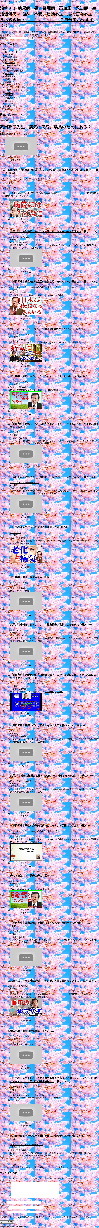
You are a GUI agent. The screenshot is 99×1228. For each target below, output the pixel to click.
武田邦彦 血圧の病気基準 (25, 1030)
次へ (10, 120)
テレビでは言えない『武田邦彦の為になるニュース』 (30, 178)
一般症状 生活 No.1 (14, 65)
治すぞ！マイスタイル (15, 52)
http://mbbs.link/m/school (20, 1155)
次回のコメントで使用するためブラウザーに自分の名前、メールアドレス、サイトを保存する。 (47, 1217)
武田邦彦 (14, 881)
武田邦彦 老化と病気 (22, 577)
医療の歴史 (10, 98)
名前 (3, 1202)
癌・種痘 (9, 73)
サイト (3, 1212)
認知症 (8, 82)
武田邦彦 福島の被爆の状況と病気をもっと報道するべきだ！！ (45, 775)
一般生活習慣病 (12, 84)
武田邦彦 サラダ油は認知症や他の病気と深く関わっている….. (45, 980)
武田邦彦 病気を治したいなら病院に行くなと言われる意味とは (45, 231)
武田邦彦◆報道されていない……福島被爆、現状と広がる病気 (44, 624)
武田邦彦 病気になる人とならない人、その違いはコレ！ (42, 376)
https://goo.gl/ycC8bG (49, 193)
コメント (5, 1198)
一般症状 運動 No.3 (14, 71)
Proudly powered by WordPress (13, 1227)
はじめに (9, 101)
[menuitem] (54, 157)
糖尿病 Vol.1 (10, 76)
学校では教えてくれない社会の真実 (26, 1145)
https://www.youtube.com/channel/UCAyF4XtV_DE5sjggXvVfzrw (69, 789)
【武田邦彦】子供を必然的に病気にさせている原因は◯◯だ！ (44, 825)
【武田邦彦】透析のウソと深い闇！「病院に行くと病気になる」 (45, 477)
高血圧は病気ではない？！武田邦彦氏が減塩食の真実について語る (47, 1136)
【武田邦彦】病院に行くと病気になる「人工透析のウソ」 (42, 725)
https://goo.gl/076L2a (47, 541)
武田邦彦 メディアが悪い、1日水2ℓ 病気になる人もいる (41, 329)
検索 (2, 38)
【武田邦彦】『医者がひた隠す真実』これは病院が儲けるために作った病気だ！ (49, 169)
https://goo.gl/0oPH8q (85, 541)
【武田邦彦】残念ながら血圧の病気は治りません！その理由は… (45, 281)
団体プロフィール (14, 106)
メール (4, 1207)
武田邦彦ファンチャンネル (22, 432)
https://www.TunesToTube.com (45, 889)
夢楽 (12, 731)
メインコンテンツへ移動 (11, 1)
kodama (33, 134)
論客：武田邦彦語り (19, 986)
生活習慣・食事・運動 (15, 87)
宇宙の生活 (10, 54)
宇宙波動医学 (11, 57)
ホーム (8, 49)
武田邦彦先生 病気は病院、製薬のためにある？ (34, 1167)
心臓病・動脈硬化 (13, 90)
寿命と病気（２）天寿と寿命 (26, 875)
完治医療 (9, 92)
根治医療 (9, 95)
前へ (3, 120)
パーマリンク (78, 1167)
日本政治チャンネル (19, 1087)
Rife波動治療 (11, 60)
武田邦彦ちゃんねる (19, 237)
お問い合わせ (11, 109)
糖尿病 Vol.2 (10, 79)
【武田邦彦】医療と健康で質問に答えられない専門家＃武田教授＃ (47, 922)
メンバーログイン (13, 103)
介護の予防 (10, 63)
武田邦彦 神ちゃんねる (20, 781)
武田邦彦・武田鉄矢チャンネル (24, 482)
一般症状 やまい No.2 (15, 68)
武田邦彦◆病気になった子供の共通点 (31, 527)
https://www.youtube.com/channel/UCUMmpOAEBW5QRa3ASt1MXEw (41, 1098)
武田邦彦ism (15, 532)
